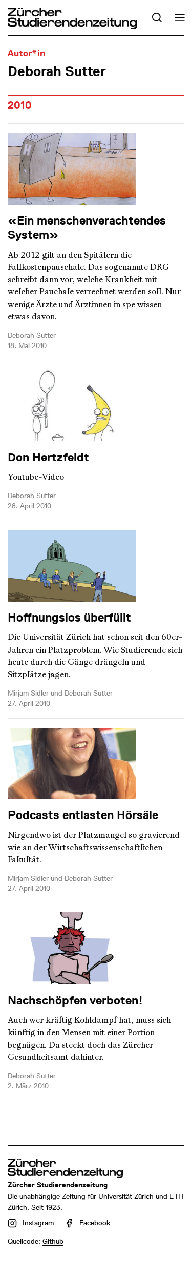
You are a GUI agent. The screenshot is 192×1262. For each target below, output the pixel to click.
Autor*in (26, 53)
